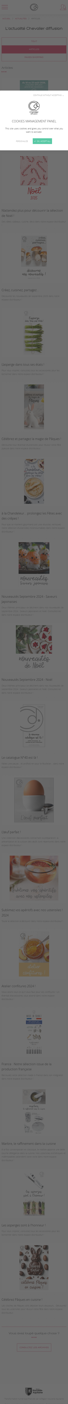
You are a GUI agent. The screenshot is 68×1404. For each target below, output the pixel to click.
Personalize (22, 141)
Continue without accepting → (48, 95)
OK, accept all (43, 141)
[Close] (34, 702)
